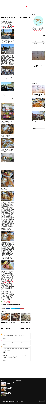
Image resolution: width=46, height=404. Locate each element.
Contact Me (27, 10)
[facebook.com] (42, 401)
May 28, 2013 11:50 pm (27, 355)
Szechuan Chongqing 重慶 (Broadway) (25, 323)
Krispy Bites (23, 6)
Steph (4, 340)
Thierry (12, 281)
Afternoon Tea (4, 304)
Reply (4, 338)
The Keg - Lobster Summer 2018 (5, 323)
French (12, 304)
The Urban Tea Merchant (6, 282)
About (22, 10)
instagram (39, 41)
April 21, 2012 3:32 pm (27, 340)
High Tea (15, 304)
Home (18, 10)
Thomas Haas (9, 280)
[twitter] (44, 401)
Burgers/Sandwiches (9, 304)
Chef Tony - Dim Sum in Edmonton (38, 95)
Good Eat (8, 26)
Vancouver (18, 304)
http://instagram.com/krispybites (38, 30)
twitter (39, 45)
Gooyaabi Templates (20, 401)
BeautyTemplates (9, 401)
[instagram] (31, 1)
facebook (39, 43)
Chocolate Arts (13, 322)
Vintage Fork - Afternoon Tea (38, 121)
